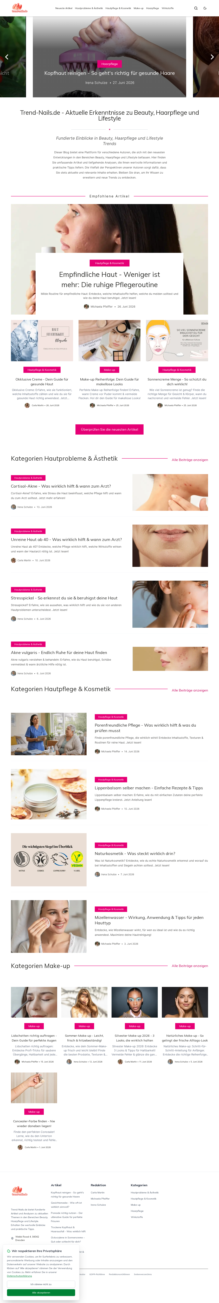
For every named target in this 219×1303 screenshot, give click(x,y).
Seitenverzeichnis (143, 1274)
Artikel (56, 1185)
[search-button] (196, 8)
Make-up (139, 8)
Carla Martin (98, 1192)
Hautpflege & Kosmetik (118, 8)
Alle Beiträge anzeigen (190, 460)
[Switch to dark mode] (205, 8)
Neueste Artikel (63, 8)
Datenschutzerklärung (19, 1275)
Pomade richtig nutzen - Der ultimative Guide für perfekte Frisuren (67, 1217)
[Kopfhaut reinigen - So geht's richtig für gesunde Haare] (109, 56)
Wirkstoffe (168, 8)
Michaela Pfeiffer (100, 1198)
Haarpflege (152, 8)
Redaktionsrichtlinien (119, 1274)
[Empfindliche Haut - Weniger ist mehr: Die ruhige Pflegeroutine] (109, 259)
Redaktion (98, 1185)
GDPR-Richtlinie (97, 1274)
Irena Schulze (98, 1204)
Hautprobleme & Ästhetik (89, 8)
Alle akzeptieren (41, 1292)
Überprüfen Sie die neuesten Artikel (109, 429)
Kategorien (139, 1185)
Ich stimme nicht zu (41, 1284)
